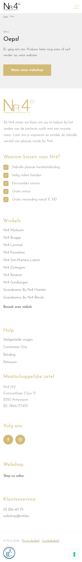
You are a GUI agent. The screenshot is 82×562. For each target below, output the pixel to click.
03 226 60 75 (13, 510)
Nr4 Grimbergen (15, 282)
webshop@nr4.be (16, 516)
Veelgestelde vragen (18, 339)
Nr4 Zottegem (14, 267)
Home (5, 16)
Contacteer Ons (15, 347)
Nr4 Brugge (12, 238)
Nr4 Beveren (12, 275)
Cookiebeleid (50, 541)
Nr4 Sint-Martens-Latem (21, 260)
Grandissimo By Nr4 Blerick (23, 297)
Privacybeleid (30, 541)
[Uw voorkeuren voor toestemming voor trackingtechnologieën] (74, 554)
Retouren (10, 362)
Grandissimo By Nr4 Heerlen (24, 290)
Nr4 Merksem (13, 230)
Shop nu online (13, 476)
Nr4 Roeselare (14, 252)
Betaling (9, 355)
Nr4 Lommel (13, 245)
